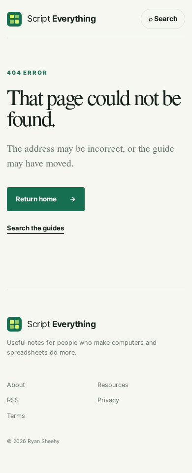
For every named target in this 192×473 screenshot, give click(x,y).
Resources (112, 385)
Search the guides (35, 228)
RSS (13, 400)
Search (163, 18)
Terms (16, 415)
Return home (46, 199)
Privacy (108, 400)
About (16, 385)
